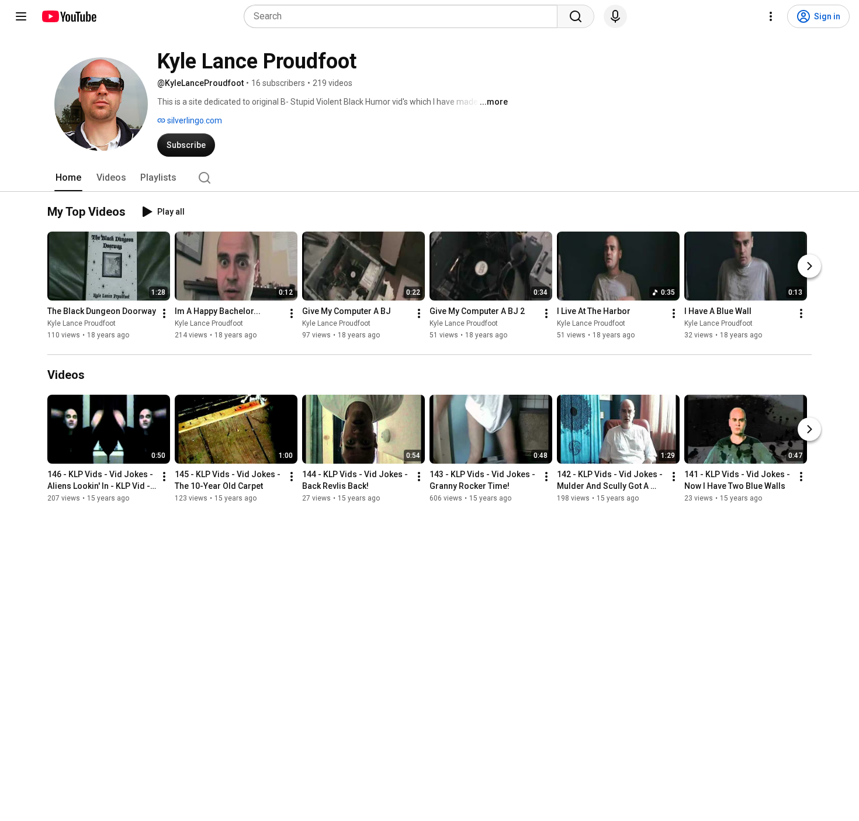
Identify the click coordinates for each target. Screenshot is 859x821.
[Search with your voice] (615, 16)
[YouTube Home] (69, 16)
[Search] (575, 16)
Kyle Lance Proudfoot (81, 323)
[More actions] (164, 313)
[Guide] (21, 16)
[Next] (809, 266)
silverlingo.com (193, 120)
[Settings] (771, 16)
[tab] (68, 178)
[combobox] (404, 16)
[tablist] (429, 178)
